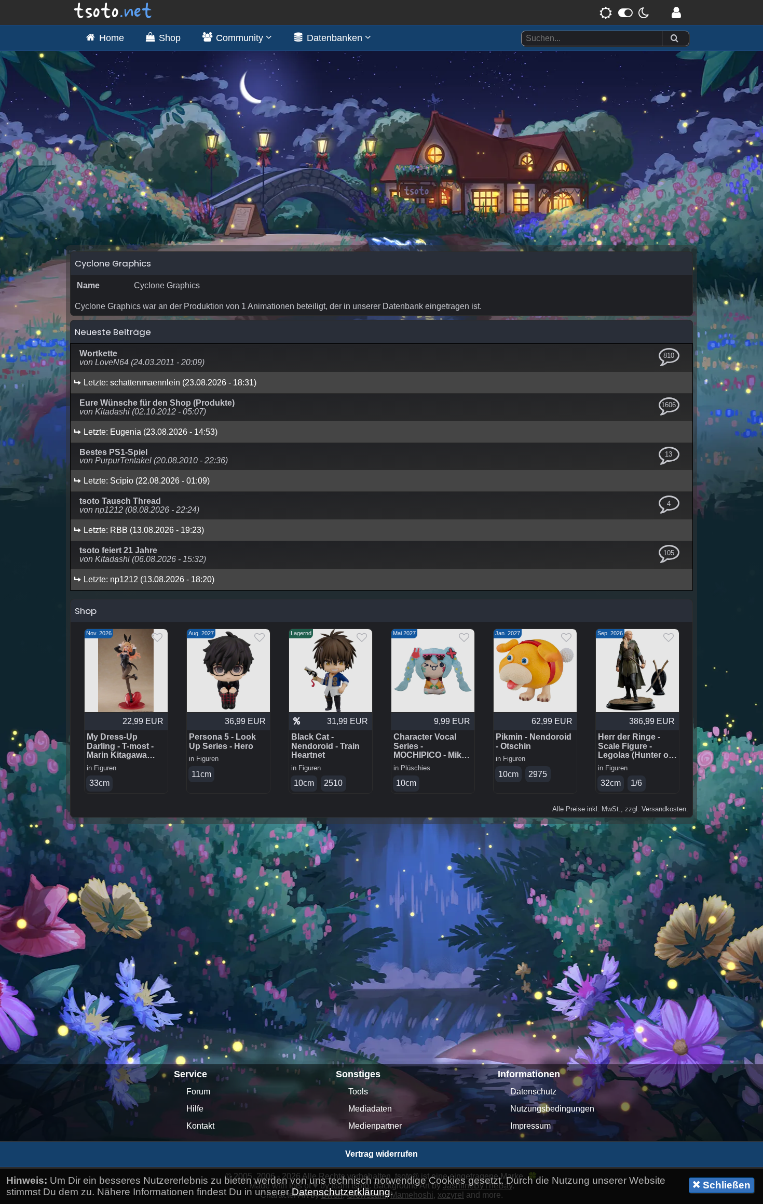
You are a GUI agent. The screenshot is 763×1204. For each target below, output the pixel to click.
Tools (358, 1091)
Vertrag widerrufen (381, 1153)
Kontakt (200, 1125)
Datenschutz (533, 1091)
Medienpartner (375, 1125)
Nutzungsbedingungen (552, 1108)
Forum (198, 1091)
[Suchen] (674, 38)
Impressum (530, 1125)
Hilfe (194, 1108)
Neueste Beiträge (113, 332)
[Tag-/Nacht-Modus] (624, 12)
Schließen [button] (725, 1185)
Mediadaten (370, 1108)
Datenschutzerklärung (341, 1191)
